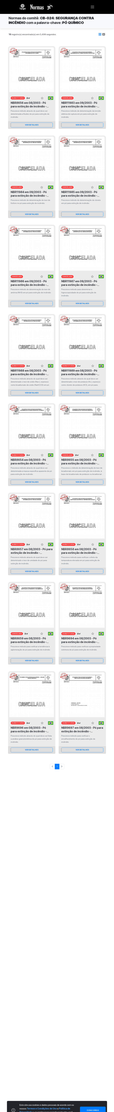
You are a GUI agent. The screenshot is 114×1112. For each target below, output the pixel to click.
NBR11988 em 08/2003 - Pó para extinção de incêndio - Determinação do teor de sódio (31, 372)
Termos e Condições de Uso (42, 1108)
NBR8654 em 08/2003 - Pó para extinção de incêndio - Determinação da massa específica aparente (29, 461)
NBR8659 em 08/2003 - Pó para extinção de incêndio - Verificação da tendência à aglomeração (29, 640)
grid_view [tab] (100, 34)
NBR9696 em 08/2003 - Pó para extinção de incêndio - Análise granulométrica (29, 729)
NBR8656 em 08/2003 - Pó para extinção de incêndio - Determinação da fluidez (29, 104)
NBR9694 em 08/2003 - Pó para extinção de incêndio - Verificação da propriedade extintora (79, 640)
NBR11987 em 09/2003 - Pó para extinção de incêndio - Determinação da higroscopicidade (79, 283)
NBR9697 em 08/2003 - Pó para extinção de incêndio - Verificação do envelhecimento (82, 729)
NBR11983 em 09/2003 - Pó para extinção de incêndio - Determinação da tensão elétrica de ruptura (79, 104)
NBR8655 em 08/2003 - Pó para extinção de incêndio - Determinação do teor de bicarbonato (79, 461)
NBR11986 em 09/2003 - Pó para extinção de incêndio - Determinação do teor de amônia (29, 283)
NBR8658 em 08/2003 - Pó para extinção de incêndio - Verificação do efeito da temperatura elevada (79, 551)
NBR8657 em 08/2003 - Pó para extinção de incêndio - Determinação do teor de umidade (32, 551)
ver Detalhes (32, 125)
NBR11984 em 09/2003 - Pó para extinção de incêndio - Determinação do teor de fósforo (29, 193)
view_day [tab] (103, 34)
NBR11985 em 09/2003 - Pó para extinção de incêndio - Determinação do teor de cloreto (79, 193)
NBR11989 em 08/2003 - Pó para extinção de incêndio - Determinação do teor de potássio (79, 372)
